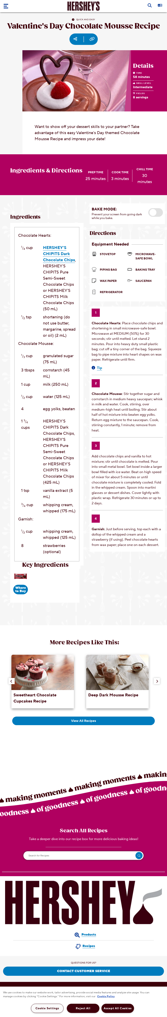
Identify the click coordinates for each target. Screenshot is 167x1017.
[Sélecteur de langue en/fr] (163, 5)
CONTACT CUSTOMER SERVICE (83, 971)
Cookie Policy (106, 996)
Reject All (83, 1008)
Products (88, 935)
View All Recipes (83, 721)
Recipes (88, 946)
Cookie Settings (47, 1008)
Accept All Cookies (118, 1008)
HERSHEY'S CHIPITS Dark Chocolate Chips (59, 254)
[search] (139, 855)
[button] (155, 212)
